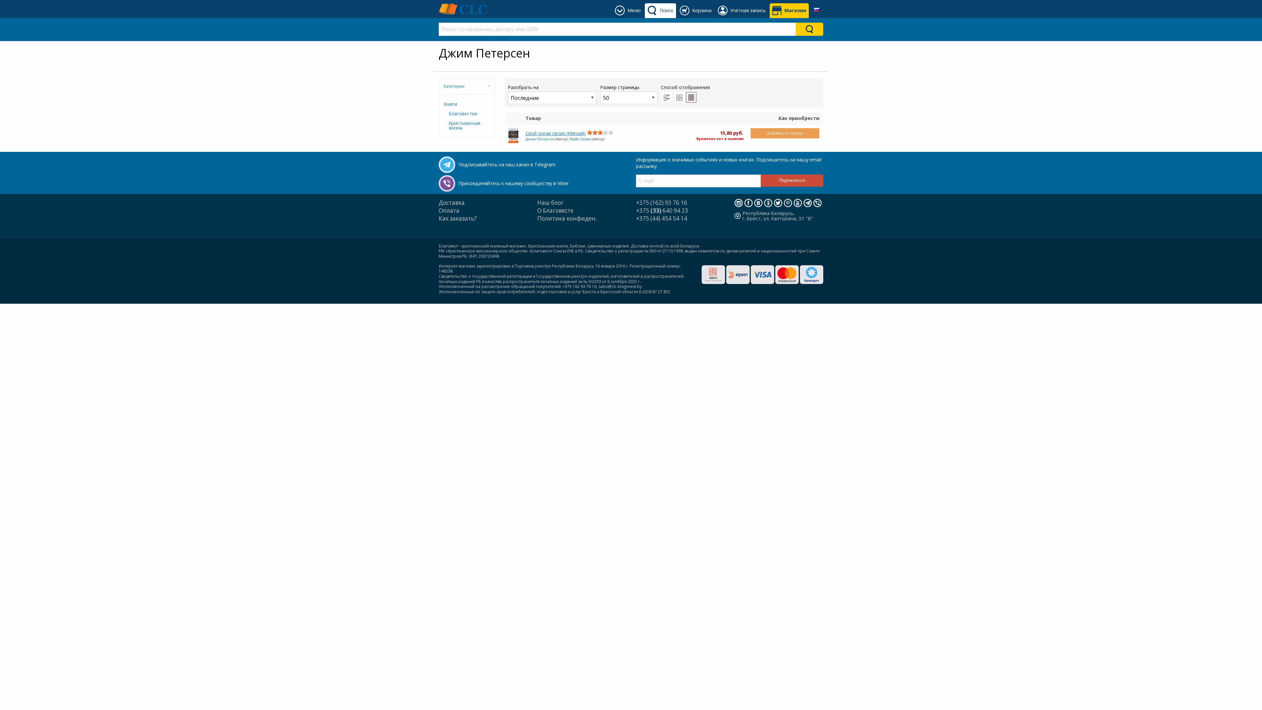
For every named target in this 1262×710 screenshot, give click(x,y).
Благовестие (463, 113)
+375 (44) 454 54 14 (661, 218)
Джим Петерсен (540, 138)
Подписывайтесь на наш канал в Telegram (506, 164)
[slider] (600, 132)
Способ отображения (685, 87)
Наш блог (550, 202)
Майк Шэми (580, 138)
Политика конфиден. (567, 218)
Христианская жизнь (464, 125)
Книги (450, 104)
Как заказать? (458, 218)
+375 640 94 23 (662, 210)
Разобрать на (523, 87)
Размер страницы (619, 87)
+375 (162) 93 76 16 (661, 202)
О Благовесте (555, 210)
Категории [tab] (454, 86)
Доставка (452, 202)
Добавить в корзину (785, 132)
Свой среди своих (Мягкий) (556, 133)
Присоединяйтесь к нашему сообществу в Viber (513, 183)
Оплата (449, 210)
